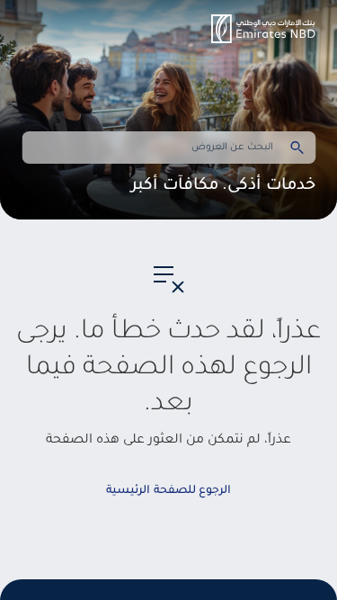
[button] (263, 28)
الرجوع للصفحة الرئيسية (168, 491)
